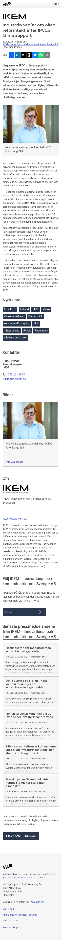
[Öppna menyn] (23, 4)
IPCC (36, 309)
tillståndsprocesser (15, 337)
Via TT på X (9, 909)
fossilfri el (10, 309)
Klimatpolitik (35, 316)
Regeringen (41, 330)
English (16, 927)
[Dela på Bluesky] (35, 55)
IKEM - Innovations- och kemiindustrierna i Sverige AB (30, 44)
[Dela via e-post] (47, 55)
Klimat (46, 309)
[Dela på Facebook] (11, 55)
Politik (27, 330)
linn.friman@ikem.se (14, 378)
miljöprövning (11, 330)
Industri (24, 309)
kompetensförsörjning (16, 323)
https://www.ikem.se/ (15, 518)
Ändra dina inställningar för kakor (20, 914)
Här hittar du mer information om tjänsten (24, 877)
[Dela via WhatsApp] (41, 55)
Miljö (36, 323)
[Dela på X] (23, 55)
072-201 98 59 (16, 374)
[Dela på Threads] (29, 55)
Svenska (7, 927)
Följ (8, 611)
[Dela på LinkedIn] (17, 55)
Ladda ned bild (14, 462)
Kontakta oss (37, 902)
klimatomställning (14, 316)
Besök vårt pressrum (21, 835)
